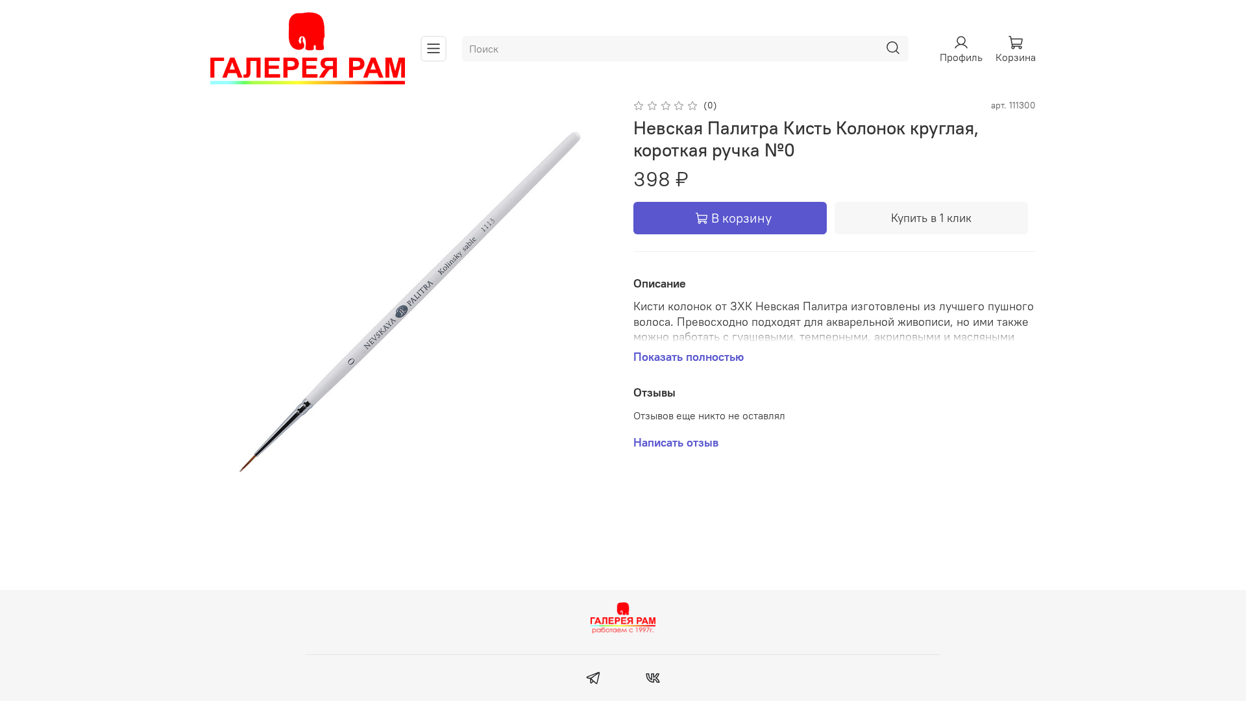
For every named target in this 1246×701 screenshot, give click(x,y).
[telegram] (593, 679)
